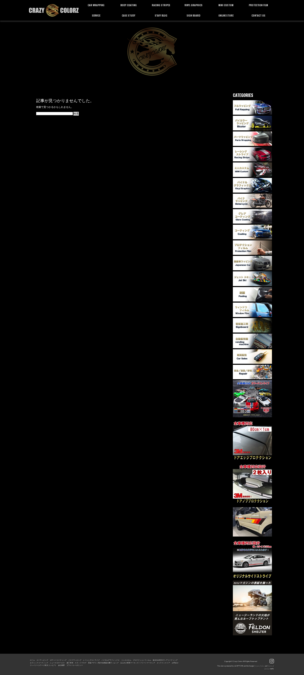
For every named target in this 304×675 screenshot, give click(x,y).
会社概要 (61, 665)
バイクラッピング (74, 660)
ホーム (32, 660)
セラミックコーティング (39, 663)
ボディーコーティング (58, 660)
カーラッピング (42, 660)
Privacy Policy (259, 666)
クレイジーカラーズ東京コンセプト (43, 665)
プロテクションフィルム (142, 660)
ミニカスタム (126, 660)
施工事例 (70, 663)
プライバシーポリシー (75, 665)
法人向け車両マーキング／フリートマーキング (137, 663)
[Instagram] (271, 661)
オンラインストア (163, 663)
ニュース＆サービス (57, 663)
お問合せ (175, 663)
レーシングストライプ (91, 660)
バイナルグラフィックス (111, 660)
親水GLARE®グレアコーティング (165, 660)
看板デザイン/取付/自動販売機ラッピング (103, 663)
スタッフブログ (80, 663)
